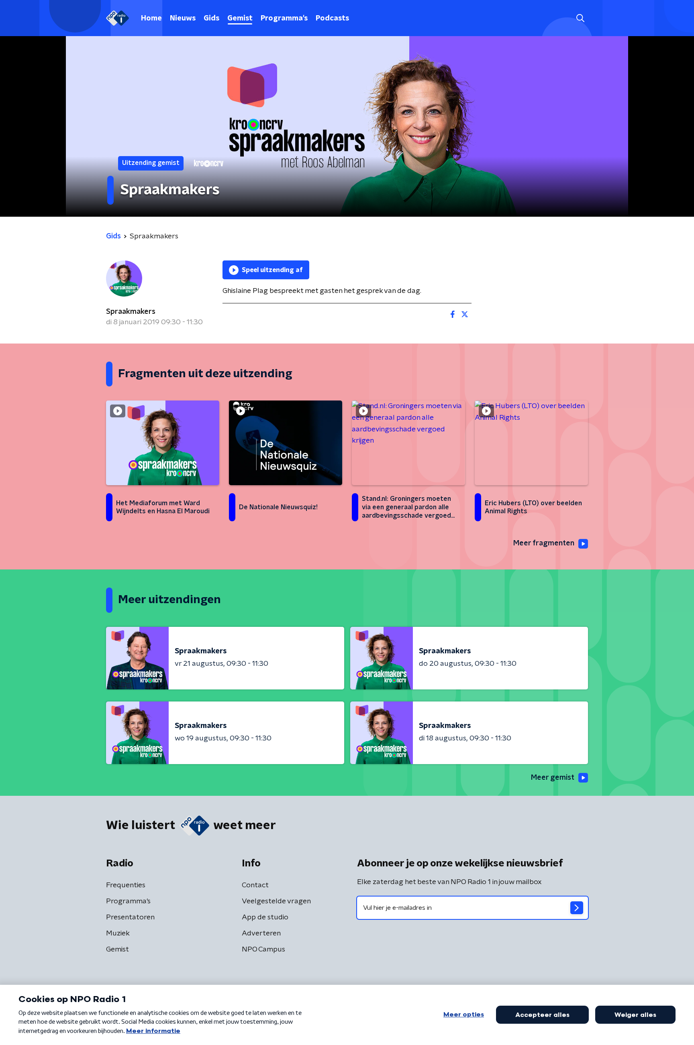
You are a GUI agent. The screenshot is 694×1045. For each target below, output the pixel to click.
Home (151, 18)
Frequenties (125, 885)
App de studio (265, 917)
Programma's (284, 18)
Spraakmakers (130, 311)
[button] (580, 18)
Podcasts (332, 18)
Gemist (240, 18)
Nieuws (183, 18)
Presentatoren (130, 917)
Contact (255, 885)
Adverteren (261, 933)
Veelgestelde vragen (276, 901)
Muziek (118, 933)
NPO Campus (263, 949)
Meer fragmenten (543, 543)
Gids (211, 18)
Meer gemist (552, 777)
